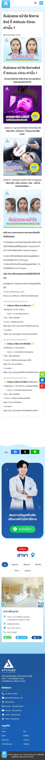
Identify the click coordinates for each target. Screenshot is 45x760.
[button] (41, 3)
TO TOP (4, 756)
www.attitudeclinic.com (14, 291)
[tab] (5, 564)
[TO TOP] (4, 753)
